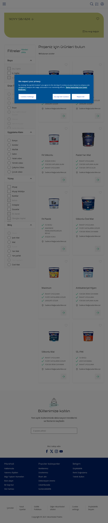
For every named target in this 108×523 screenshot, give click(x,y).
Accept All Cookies (61, 97)
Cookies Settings (27, 97)
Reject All (80, 97)
